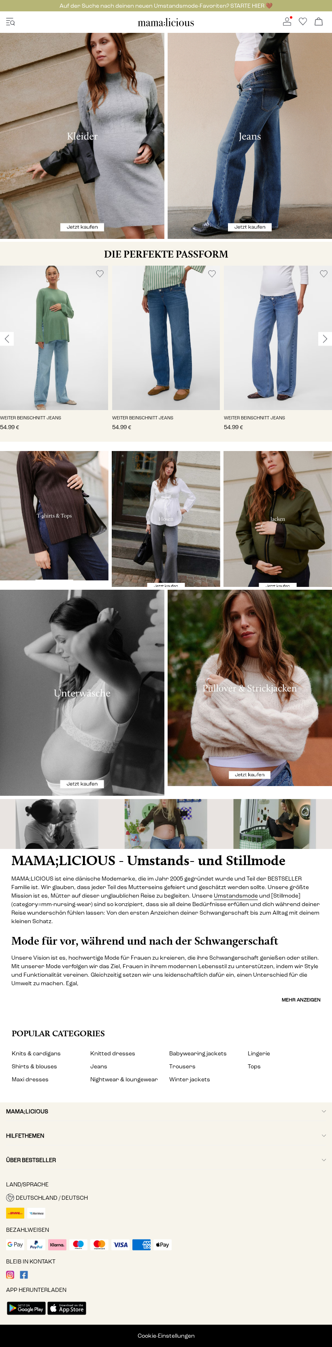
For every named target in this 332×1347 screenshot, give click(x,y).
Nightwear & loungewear (124, 1079)
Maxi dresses (30, 1079)
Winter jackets (189, 1079)
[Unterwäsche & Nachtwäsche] (82, 693)
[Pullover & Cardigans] (250, 688)
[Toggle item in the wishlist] (99, 274)
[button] (54, 338)
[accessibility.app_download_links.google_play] (26, 1315)
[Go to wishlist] (303, 23)
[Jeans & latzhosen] (250, 136)
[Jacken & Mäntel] (277, 519)
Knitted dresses (112, 1053)
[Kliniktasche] (276, 824)
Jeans (98, 1066)
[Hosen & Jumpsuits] (166, 519)
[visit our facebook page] (24, 1277)
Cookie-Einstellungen (166, 1335)
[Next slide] (325, 339)
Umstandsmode (236, 895)
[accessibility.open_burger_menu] (10, 22)
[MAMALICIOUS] (166, 24)
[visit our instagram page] (10, 1277)
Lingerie (259, 1053)
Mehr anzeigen (301, 1000)
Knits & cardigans (36, 1053)
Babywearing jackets (198, 1053)
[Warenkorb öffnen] (319, 22)
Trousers (182, 1066)
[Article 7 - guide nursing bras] (55, 824)
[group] (54, 354)
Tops (254, 1066)
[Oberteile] (54, 515)
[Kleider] (82, 136)
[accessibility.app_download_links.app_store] (67, 1315)
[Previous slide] (7, 339)
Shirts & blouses (34, 1066)
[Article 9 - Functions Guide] (166, 824)
